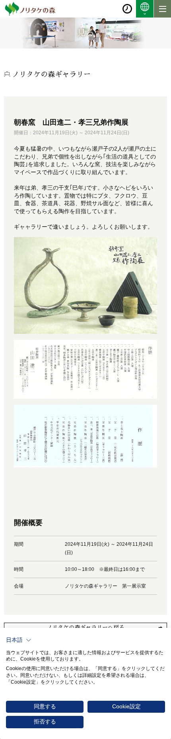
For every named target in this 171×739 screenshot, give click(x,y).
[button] (18, 640)
